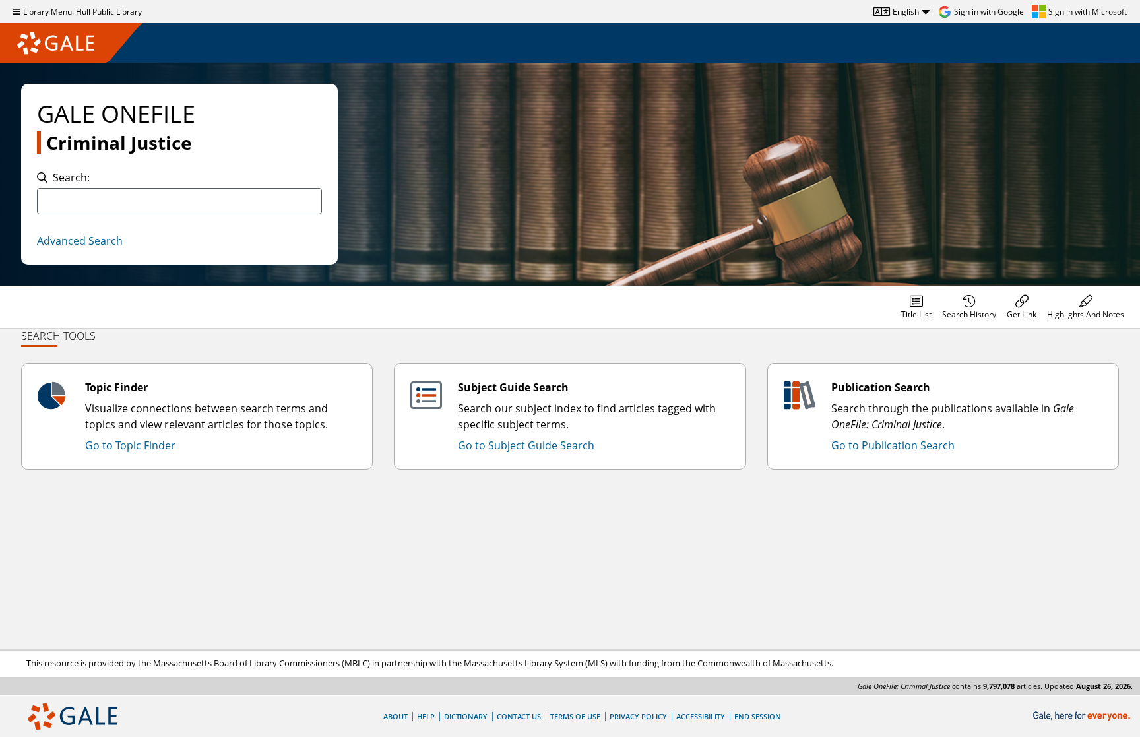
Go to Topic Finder (130, 445)
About (395, 716)
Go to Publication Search (893, 445)
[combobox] (179, 201)
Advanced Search (80, 241)
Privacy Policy (638, 716)
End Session (757, 716)
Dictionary (466, 716)
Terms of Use (575, 716)
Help (426, 716)
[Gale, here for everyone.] (1083, 716)
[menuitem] (916, 307)
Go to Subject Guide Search (526, 445)
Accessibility (700, 716)
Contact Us (519, 716)
